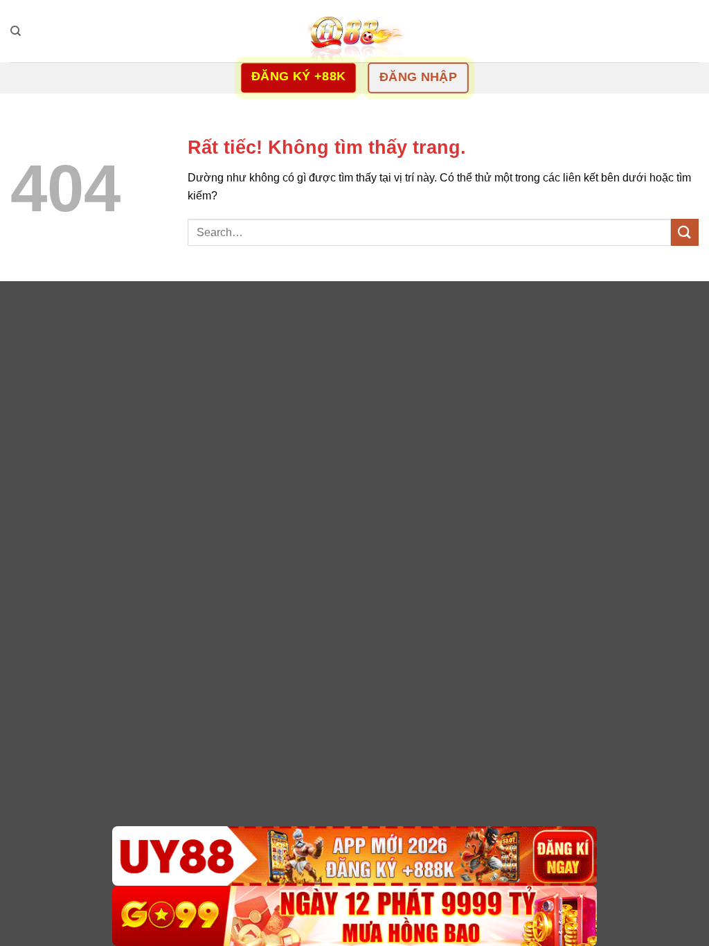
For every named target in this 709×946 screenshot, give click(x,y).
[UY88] (354, 856)
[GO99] (354, 916)
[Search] (15, 31)
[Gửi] (685, 232)
